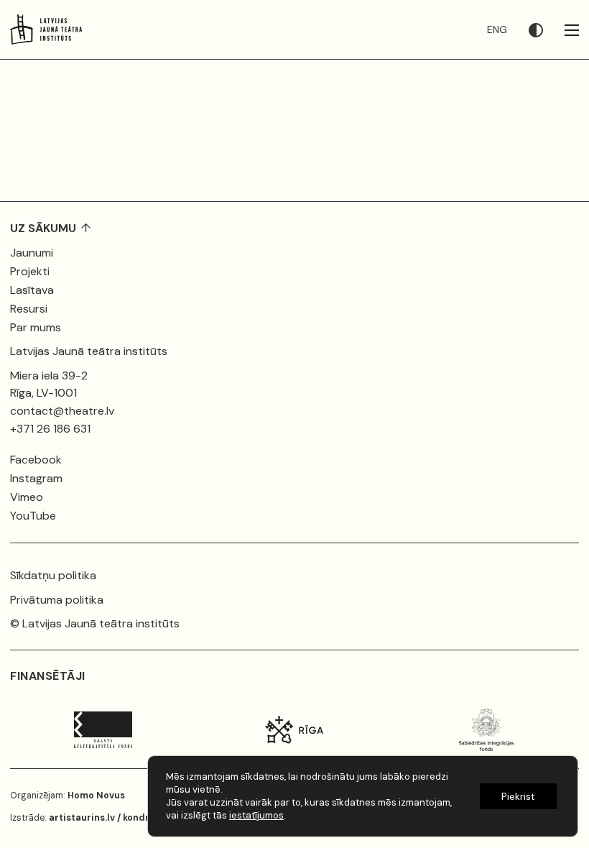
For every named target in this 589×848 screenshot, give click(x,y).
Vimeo (26, 496)
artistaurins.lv (82, 818)
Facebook (36, 459)
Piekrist (518, 796)
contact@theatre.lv (62, 410)
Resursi (28, 308)
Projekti (30, 271)
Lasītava (32, 290)
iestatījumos (256, 815)
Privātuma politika (56, 599)
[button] (547, 29)
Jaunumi (31, 252)
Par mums (35, 327)
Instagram (36, 478)
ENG (497, 29)
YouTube (33, 515)
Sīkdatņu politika (53, 575)
